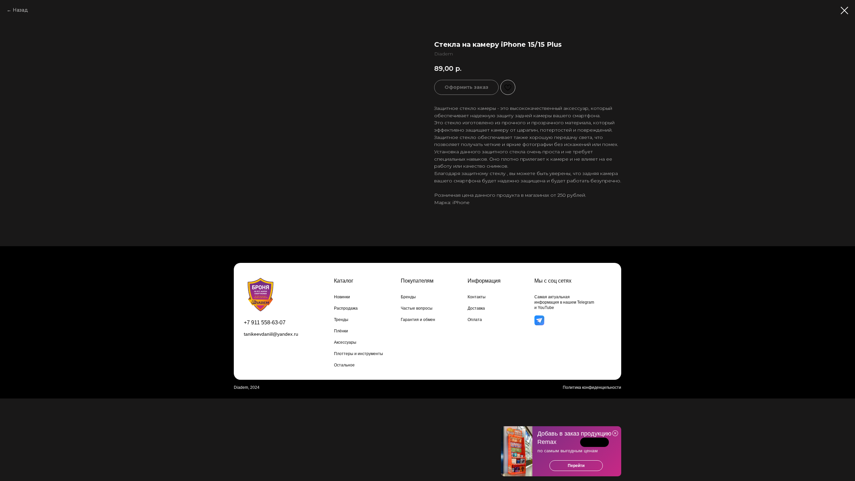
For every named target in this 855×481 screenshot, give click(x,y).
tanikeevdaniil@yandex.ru (271, 334)
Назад (20, 10)
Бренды (408, 297)
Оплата (475, 319)
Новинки (342, 297)
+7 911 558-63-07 (265, 322)
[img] (539, 320)
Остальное (344, 365)
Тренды (341, 319)
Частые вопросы (417, 308)
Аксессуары (345, 342)
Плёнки (341, 331)
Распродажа (346, 308)
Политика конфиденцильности (592, 387)
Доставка (476, 308)
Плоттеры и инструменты (358, 353)
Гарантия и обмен (418, 319)
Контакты (477, 297)
